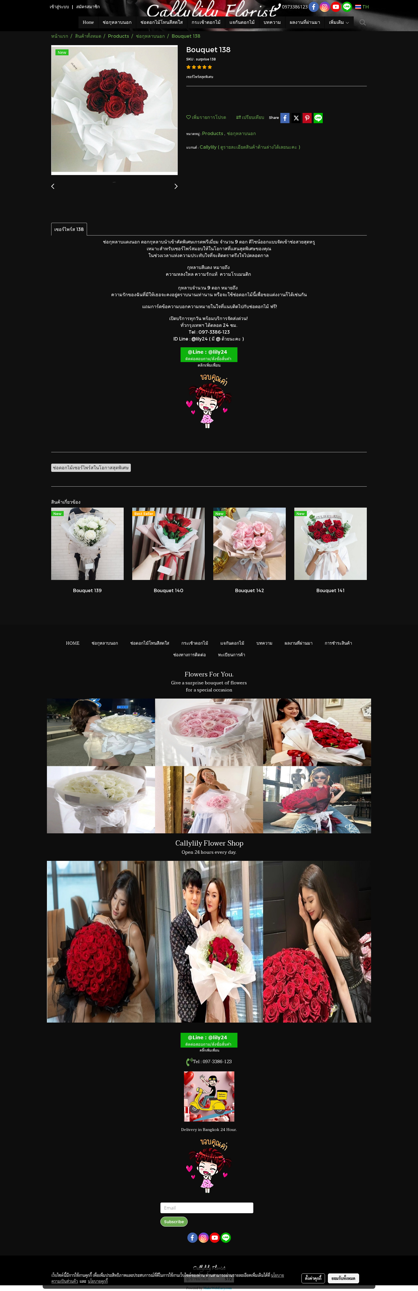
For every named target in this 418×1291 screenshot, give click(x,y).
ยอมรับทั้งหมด (343, 1278)
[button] (363, 22)
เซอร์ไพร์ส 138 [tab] (69, 229)
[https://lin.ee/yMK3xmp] (209, 1040)
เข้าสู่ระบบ (59, 6)
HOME (72, 642)
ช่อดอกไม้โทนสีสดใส (161, 22)
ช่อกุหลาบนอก (117, 22)
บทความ (272, 22)
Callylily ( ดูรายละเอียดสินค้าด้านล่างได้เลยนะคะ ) (250, 147)
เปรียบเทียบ (252, 117)
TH (365, 6)
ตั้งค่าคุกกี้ (313, 1278)
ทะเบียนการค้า (231, 654)
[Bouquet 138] (114, 110)
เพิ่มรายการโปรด (208, 117)
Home (88, 22)
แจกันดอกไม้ (242, 22)
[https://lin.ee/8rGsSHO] (209, 354)
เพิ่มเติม (337, 22)
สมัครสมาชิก (88, 6)
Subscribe (174, 1221)
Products (213, 133)
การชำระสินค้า (338, 642)
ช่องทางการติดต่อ (189, 654)
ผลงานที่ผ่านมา (305, 22)
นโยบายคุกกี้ (98, 1281)
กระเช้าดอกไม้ (206, 22)
